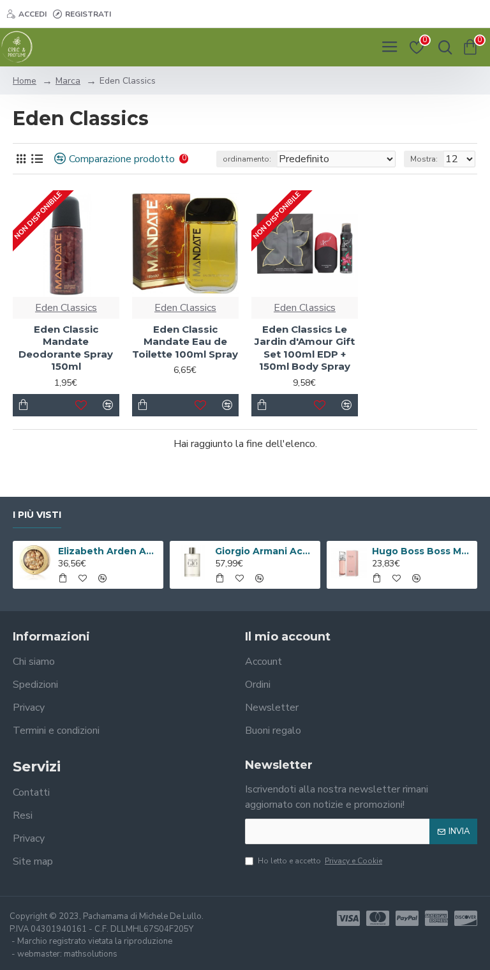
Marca (68, 81)
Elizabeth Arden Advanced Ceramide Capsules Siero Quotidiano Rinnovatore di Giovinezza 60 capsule (109, 551)
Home (24, 81)
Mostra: (424, 159)
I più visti (37, 515)
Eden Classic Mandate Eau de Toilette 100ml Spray (185, 341)
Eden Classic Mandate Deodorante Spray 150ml (66, 348)
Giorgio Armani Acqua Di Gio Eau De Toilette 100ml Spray (265, 551)
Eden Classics (66, 308)
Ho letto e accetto (320, 861)
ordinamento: (247, 159)
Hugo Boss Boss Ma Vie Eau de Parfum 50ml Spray (422, 551)
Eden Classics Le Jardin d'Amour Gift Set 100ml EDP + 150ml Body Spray (305, 348)
